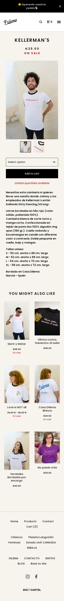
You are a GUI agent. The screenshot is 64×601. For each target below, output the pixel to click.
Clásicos (16, 537)
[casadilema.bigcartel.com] (10, 22)
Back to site (38, 564)
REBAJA (32, 548)
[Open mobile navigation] (58, 22)
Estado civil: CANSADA (41, 542)
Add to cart (32, 173)
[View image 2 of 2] (38, 147)
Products (30, 521)
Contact (48, 521)
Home (14, 521)
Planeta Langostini (40, 537)
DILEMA (13, 558)
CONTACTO (32, 558)
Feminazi (14, 542)
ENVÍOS (50, 558)
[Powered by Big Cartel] (32, 589)
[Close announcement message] (60, 6)
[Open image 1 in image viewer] (32, 100)
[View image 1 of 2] (25, 147)
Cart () (32, 527)
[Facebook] (36, 577)
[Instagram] (28, 577)
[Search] (41, 22)
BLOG (21, 564)
